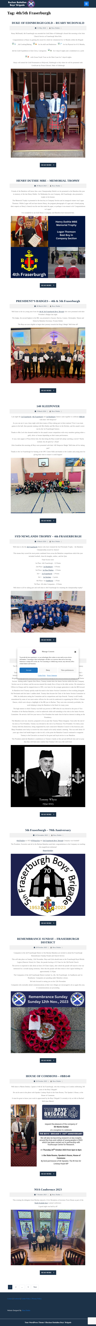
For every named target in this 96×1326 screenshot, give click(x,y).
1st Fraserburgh (26, 417)
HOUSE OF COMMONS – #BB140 (48, 1076)
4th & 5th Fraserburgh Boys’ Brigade (51, 311)
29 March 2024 (42, 186)
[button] (75, 651)
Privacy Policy (37, 1299)
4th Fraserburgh (37, 417)
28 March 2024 (42, 306)
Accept (28, 670)
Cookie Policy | (26, 1299)
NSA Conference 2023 (48, 1189)
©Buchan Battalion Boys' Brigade (57, 1322)
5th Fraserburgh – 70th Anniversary (48, 830)
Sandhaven (49, 581)
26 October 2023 (41, 1081)
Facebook (17, 1299)
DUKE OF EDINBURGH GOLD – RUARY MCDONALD (48, 22)
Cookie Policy (42, 675)
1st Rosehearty (51, 417)
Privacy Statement (52, 675)
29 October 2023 (41, 947)
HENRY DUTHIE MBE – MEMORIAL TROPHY (48, 180)
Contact (9, 1299)
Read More (48, 165)
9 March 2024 (41, 411)
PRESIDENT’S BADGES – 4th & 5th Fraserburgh (48, 301)
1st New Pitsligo (48, 570)
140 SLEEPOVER (48, 406)
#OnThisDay (21, 841)
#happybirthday (48, 850)
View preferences (67, 670)
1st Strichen (47, 577)
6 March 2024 (41, 541)
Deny (48, 670)
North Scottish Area (41, 1203)
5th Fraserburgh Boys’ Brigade (53, 841)
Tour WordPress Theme (34, 1322)
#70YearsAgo (35, 841)
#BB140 (82, 417)
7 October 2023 (41, 1194)
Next (35, 1287)
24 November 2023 (41, 835)
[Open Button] (86, 4)
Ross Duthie (56, 28)
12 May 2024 (41, 28)
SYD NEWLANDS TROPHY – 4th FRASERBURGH (48, 536)
